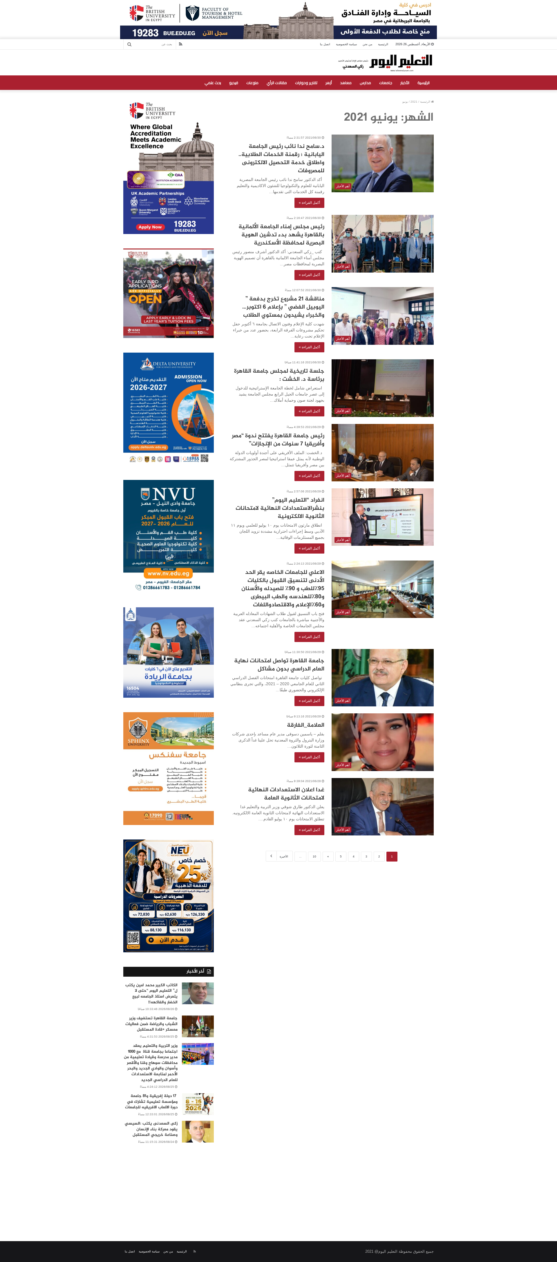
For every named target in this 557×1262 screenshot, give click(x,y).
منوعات (252, 82)
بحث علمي (213, 82)
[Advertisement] (278, 1186)
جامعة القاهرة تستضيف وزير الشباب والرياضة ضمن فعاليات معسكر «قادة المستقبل (151, 1024)
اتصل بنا (325, 44)
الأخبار (404, 82)
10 (314, 856)
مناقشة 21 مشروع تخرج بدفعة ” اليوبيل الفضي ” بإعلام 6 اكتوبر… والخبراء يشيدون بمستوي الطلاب (283, 307)
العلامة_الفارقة (305, 725)
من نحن (367, 44)
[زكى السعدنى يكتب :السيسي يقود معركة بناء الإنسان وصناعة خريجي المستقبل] (198, 1132)
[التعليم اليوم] (385, 62)
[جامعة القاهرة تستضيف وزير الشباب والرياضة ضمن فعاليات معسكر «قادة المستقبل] (198, 1026)
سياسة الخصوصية (346, 44)
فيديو (233, 82)
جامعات (385, 82)
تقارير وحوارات (306, 82)
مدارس (365, 82)
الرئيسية (383, 44)
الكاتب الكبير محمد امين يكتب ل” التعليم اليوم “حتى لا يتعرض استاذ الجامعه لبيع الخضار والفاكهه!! (151, 994)
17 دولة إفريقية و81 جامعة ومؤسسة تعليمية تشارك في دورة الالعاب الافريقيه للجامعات (151, 1102)
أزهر (328, 82)
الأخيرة (284, 856)
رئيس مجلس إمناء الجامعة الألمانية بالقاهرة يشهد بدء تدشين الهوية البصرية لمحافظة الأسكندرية (281, 235)
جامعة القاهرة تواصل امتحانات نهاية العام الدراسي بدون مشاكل (279, 665)
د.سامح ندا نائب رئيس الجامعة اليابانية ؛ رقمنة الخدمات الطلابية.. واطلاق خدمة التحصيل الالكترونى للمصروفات (281, 159)
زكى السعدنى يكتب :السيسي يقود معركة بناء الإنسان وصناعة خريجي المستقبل (151, 1129)
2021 (413, 101)
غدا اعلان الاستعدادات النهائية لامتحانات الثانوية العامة (286, 794)
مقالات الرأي (277, 82)
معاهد (346, 82)
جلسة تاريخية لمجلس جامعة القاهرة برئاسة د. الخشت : (279, 375)
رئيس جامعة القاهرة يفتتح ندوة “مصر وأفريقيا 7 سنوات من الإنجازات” (278, 440)
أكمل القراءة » (309, 203)
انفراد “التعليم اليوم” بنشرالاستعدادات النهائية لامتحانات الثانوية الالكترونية (280, 508)
